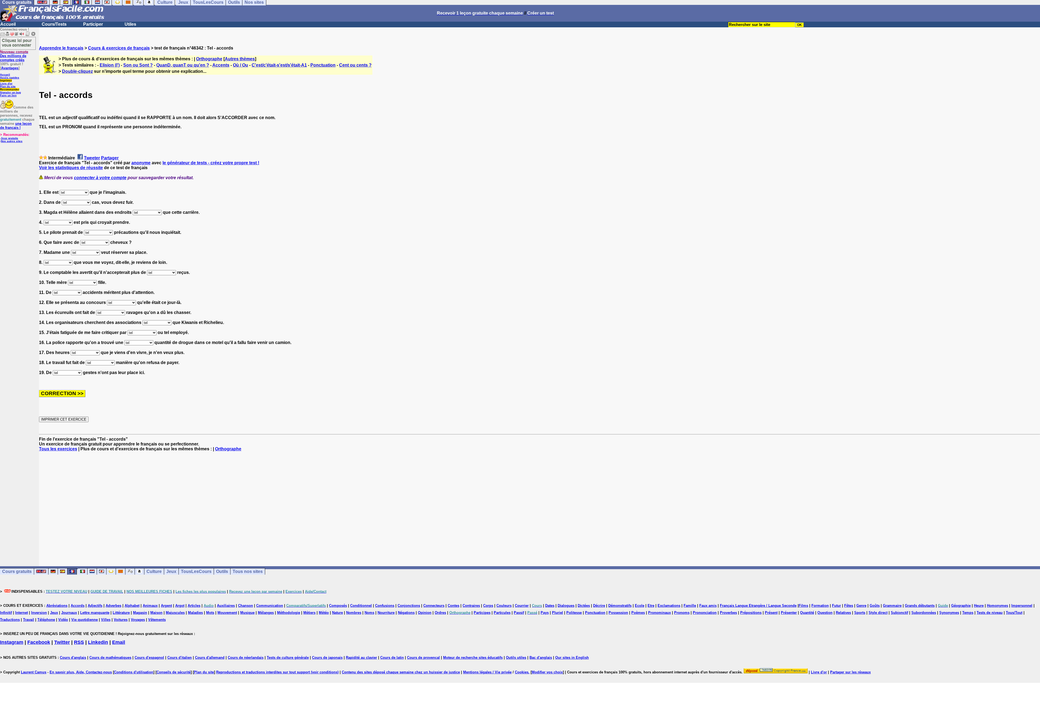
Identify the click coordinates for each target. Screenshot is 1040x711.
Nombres (353, 613)
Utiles (130, 24)
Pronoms (682, 613)
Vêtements (157, 620)
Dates (549, 606)
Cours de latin (392, 658)
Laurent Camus (33, 672)
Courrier (522, 606)
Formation (820, 606)
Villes (105, 620)
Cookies (521, 672)
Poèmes (638, 613)
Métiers (309, 613)
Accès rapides (9, 77)
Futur (836, 606)
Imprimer (6, 80)
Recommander (9, 89)
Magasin (140, 613)
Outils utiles (516, 658)
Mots (210, 613)
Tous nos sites (248, 571)
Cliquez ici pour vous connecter (17, 42)
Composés (338, 606)
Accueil (8, 24)
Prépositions (751, 613)
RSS (79, 642)
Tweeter (92, 158)
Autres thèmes (240, 59)
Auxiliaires (226, 606)
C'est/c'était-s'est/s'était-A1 (279, 65)
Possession (618, 613)
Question (825, 613)
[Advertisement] (539, 504)
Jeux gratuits (9, 138)
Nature (337, 613)
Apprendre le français (61, 48)
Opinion (424, 613)
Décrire (599, 606)
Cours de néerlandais (246, 658)
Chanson (245, 606)
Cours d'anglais (73, 658)
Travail (28, 620)
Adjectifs (95, 606)
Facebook (38, 642)
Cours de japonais (327, 658)
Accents (220, 65)
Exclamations (669, 606)
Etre (651, 606)
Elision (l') (110, 65)
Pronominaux (659, 613)
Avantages (9, 68)
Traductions (10, 620)
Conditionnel (361, 606)
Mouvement (227, 613)
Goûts (875, 606)
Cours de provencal (423, 658)
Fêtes (848, 606)
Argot (179, 606)
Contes (453, 606)
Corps (488, 606)
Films (803, 606)
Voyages (138, 620)
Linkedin (98, 642)
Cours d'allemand (210, 658)
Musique (247, 613)
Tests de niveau (990, 613)
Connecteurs (433, 606)
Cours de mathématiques (110, 658)
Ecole (639, 606)
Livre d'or (6, 83)
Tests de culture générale (288, 658)
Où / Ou (240, 65)
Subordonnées (923, 613)
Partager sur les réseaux (850, 672)
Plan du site (8, 86)
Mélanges (266, 613)
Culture (154, 571)
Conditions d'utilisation (133, 672)
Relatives (843, 613)
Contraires (471, 606)
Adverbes (113, 606)
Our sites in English (572, 658)
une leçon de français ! (16, 126)
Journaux (69, 613)
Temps (967, 613)
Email (118, 642)
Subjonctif (899, 613)
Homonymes (997, 606)
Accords (77, 606)
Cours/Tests (54, 24)
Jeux (171, 571)
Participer (93, 24)
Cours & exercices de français (119, 48)
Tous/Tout (1014, 613)
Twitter (62, 642)
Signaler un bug (10, 92)
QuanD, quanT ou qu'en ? (182, 65)
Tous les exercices (58, 449)
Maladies (195, 613)
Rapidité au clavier (361, 658)
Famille (690, 606)
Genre (861, 606)
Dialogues (566, 606)
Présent (771, 613)
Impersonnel (1021, 606)
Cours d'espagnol (149, 658)
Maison (156, 613)
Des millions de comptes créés (14, 56)
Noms (369, 613)
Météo (324, 613)
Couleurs (504, 606)
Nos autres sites (11, 141)
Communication (269, 606)
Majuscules (175, 613)
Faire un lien (8, 95)
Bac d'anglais (540, 658)
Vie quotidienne (84, 620)
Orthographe (209, 59)
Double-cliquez (77, 71)
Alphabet (132, 606)
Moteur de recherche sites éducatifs (473, 658)
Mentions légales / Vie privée (487, 672)
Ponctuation (323, 65)
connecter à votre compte (100, 177)
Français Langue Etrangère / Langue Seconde (758, 606)
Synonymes (949, 613)
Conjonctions (409, 606)
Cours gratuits (17, 571)
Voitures (121, 620)
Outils (222, 571)
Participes (482, 613)
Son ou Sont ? (138, 65)
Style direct (878, 613)
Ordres (440, 613)
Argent (166, 606)
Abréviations (56, 606)
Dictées (584, 606)
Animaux (150, 606)
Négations (406, 613)
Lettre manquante (94, 613)
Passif (519, 613)
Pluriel (557, 613)
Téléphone (46, 620)
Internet (21, 613)
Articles (194, 606)
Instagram (11, 642)
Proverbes (728, 613)
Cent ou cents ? (355, 65)
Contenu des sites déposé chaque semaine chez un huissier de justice (401, 672)
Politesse (574, 613)
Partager (110, 158)
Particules (502, 613)
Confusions (384, 606)
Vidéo (63, 620)
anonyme (141, 162)
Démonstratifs (620, 606)
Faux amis (708, 606)
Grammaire (892, 606)
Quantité (807, 613)
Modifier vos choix (547, 672)
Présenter (789, 613)
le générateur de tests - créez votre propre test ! (210, 162)
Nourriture (386, 613)
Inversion (39, 613)
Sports (859, 613)
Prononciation (705, 613)
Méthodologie (288, 613)
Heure (979, 606)
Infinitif (6, 613)
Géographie (961, 606)
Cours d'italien (179, 658)
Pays (545, 613)
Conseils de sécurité (174, 672)
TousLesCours (196, 571)
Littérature (121, 613)
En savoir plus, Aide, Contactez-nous (81, 672)
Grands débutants (920, 606)
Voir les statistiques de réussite (71, 167)
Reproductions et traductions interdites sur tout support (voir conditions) (277, 672)
